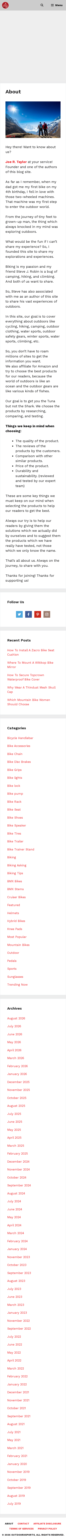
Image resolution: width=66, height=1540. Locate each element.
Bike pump (15, 793)
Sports (12, 968)
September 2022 (19, 1328)
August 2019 (16, 1496)
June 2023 (14, 1296)
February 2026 (17, 1066)
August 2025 (16, 1106)
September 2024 (19, 1185)
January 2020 (17, 1464)
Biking (11, 857)
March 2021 (15, 1448)
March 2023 (15, 1305)
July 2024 (14, 1201)
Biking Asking (16, 865)
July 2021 (14, 1432)
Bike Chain (15, 754)
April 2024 (14, 1225)
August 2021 (16, 1424)
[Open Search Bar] (42, 5)
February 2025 (17, 1153)
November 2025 (18, 1090)
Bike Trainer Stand (20, 849)
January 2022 (17, 1384)
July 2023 (14, 1289)
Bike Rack (14, 801)
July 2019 (14, 1503)
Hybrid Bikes (16, 921)
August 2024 (16, 1193)
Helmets (13, 913)
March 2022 (15, 1368)
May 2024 (14, 1217)
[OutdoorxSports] (5, 5)
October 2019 (16, 1480)
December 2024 (18, 1161)
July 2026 (14, 1026)
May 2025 (14, 1129)
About (9, 1523)
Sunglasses (15, 976)
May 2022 (14, 1352)
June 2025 (14, 1121)
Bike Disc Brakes (19, 762)
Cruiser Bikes (16, 897)
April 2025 (14, 1137)
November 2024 (18, 1169)
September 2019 (19, 1487)
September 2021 (18, 1416)
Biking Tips (15, 873)
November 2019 (18, 1472)
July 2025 (14, 1114)
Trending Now (17, 984)
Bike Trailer (15, 841)
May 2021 (13, 1440)
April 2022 (14, 1360)
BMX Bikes (14, 881)
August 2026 (16, 1018)
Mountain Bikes (18, 945)
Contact (23, 1523)
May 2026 (14, 1042)
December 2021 (18, 1392)
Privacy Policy (47, 1528)
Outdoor (13, 952)
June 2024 (14, 1209)
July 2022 (14, 1336)
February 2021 (17, 1456)
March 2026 (15, 1058)
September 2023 (19, 1273)
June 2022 (14, 1344)
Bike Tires (14, 833)
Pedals (12, 961)
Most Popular (17, 937)
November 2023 (18, 1257)
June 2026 (14, 1034)
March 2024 (15, 1233)
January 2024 (17, 1249)
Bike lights (14, 777)
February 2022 (17, 1376)
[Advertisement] (33, 45)
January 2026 (17, 1074)
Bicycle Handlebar (20, 738)
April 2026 (14, 1050)
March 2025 (15, 1145)
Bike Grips (14, 770)
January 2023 (17, 1312)
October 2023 (16, 1265)
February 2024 (17, 1241)
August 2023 (16, 1281)
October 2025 (16, 1098)
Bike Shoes (15, 817)
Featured (13, 905)
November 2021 (18, 1400)
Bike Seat (14, 809)
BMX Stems (15, 889)
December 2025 (18, 1082)
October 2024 (16, 1177)
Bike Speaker (16, 825)
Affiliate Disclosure (47, 1523)
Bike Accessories (18, 746)
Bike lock (13, 785)
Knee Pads (14, 929)
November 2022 (18, 1320)
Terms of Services (21, 1528)
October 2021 (16, 1408)
